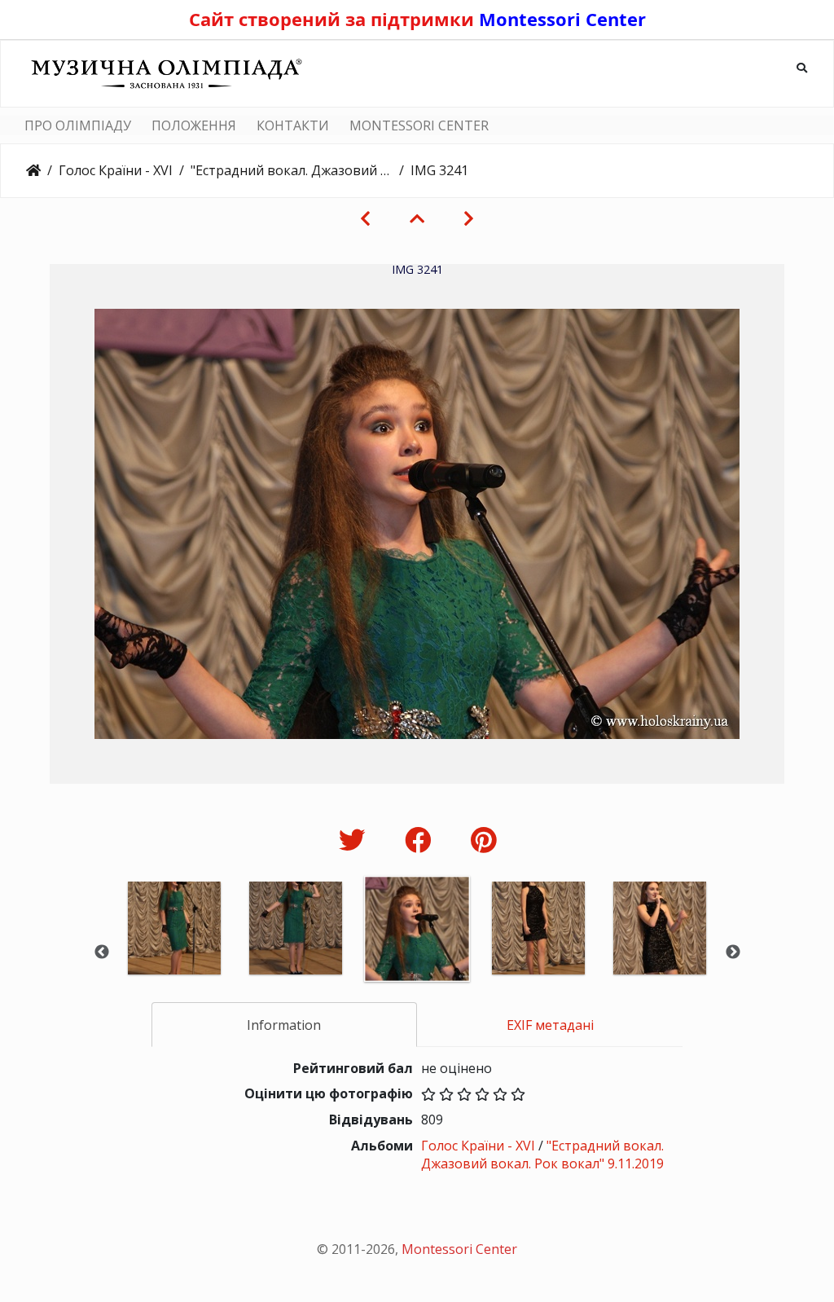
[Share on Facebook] (421, 839)
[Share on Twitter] (355, 839)
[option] (174, 950)
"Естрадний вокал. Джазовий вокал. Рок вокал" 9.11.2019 (292, 170)
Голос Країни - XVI (116, 170)
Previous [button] (102, 952)
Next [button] (733, 952)
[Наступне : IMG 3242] (469, 218)
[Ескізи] (417, 218)
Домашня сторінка (33, 170)
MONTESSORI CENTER (419, 125)
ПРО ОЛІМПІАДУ (77, 125)
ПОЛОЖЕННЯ (193, 125)
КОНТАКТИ (293, 125)
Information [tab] (284, 1025)
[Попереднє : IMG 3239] (365, 218)
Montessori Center (562, 19)
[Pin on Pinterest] (483, 839)
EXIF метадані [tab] (550, 1025)
